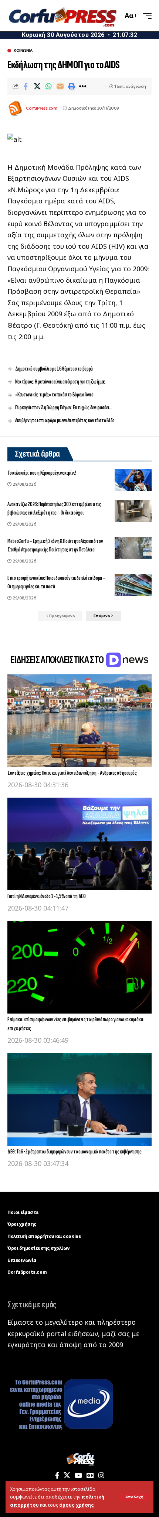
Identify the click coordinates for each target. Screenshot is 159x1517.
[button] (134, 1497)
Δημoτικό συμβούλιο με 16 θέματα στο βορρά (53, 368)
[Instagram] (101, 1475)
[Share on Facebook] (25, 86)
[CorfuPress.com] (62, 16)
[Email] (60, 86)
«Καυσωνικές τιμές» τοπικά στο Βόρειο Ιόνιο (54, 394)
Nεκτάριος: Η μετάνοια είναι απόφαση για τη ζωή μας (60, 381)
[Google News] (90, 1475)
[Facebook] (57, 1475)
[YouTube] (78, 1475)
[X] (67, 1475)
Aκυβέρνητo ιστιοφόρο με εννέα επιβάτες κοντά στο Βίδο (65, 420)
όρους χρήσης (76, 1505)
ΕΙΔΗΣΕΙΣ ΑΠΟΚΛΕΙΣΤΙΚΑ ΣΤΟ (58, 660)
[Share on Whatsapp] (48, 86)
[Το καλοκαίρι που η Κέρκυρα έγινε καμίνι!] (133, 480)
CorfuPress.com (41, 108)
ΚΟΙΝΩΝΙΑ (23, 50)
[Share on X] (37, 86)
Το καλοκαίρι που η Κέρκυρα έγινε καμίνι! (41, 473)
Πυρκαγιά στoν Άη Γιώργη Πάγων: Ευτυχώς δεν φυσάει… (63, 407)
